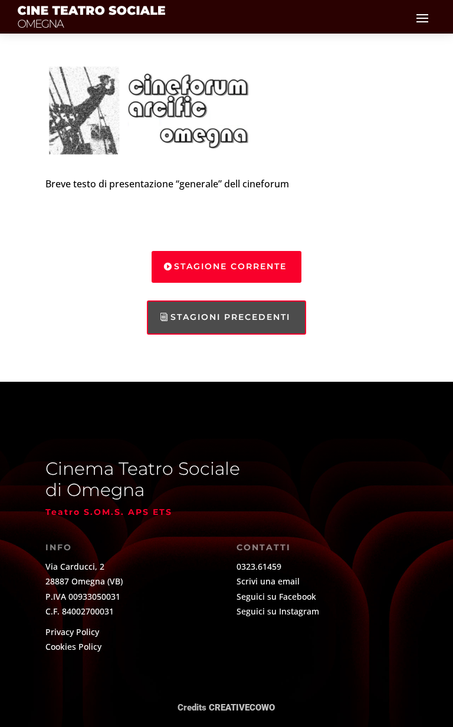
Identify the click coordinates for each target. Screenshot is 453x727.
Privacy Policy (72, 631)
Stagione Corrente (230, 266)
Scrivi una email (268, 581)
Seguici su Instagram (278, 611)
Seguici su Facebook (276, 596)
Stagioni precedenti (230, 317)
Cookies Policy (73, 646)
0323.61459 (259, 566)
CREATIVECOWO (242, 707)
